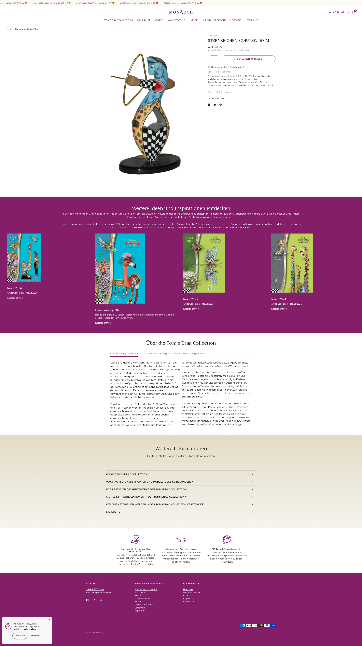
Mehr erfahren (30, 629)
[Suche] (348, 12)
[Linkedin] (103, 600)
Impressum (189, 598)
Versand (220, 50)
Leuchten (236, 20)
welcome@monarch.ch (98, 592)
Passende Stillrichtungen (156, 353)
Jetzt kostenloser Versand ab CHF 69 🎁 (34, 3)
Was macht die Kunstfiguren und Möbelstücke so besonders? (149, 481)
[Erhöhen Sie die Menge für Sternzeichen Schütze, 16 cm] (218, 59)
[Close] (49, 619)
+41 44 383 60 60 (241, 227)
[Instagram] (96, 600)
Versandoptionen (192, 592)
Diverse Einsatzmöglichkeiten (190, 353)
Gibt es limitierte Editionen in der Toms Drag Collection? (146, 496)
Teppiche (252, 20)
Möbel (195, 20)
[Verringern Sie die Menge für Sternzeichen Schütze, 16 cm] (210, 59)
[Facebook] (89, 600)
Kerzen (158, 20)
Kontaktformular (194, 227)
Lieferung (113, 511)
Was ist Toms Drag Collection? (127, 474)
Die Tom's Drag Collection (124, 353)
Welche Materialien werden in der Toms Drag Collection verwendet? (155, 504)
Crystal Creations (214, 20)
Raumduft (143, 20)
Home (9, 29)
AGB (185, 595)
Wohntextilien (177, 20)
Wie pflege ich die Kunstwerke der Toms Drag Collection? (147, 489)
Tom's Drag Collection (118, 20)
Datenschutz (190, 601)
